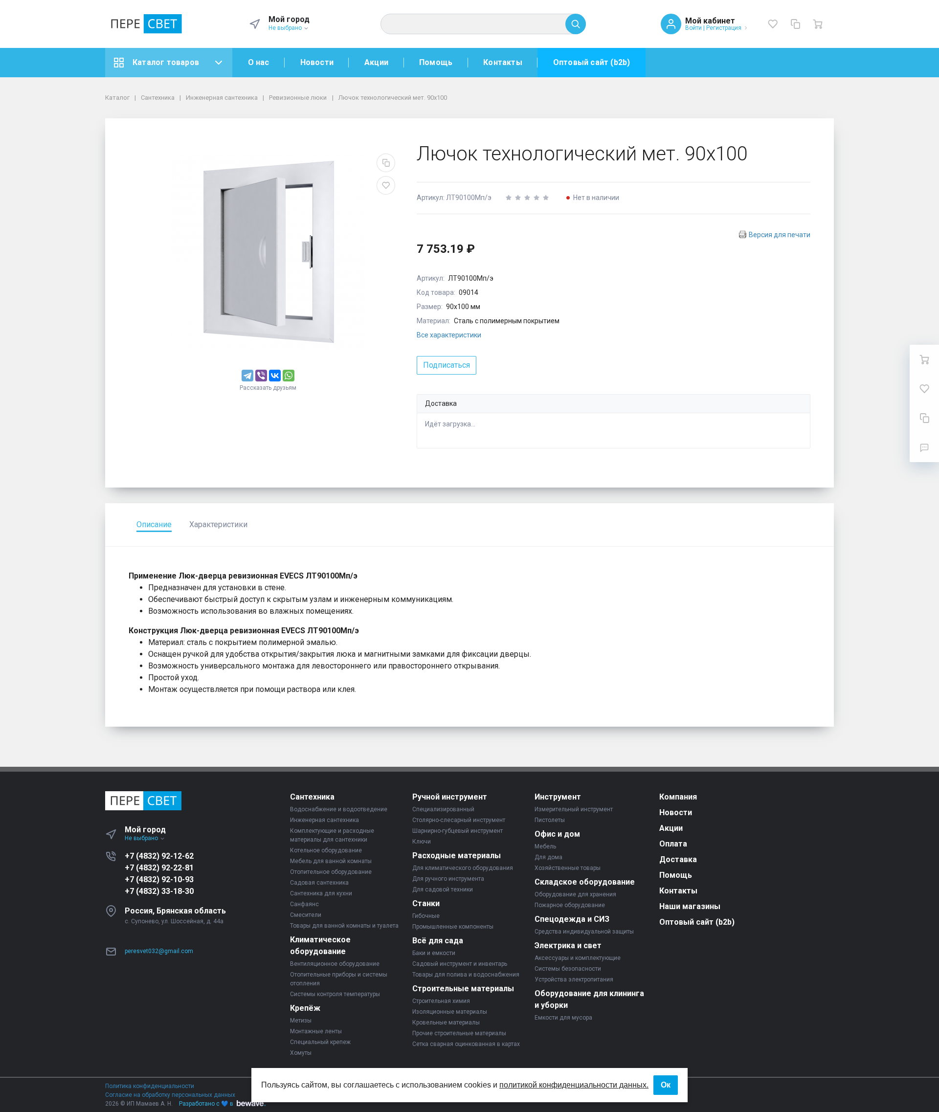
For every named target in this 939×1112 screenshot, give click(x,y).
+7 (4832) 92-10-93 (159, 879)
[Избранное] (772, 24)
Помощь (435, 62)
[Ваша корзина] (817, 24)
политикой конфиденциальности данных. (573, 1085)
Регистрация (723, 27)
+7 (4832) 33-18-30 (159, 891)
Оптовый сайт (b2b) (591, 62)
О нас (258, 62)
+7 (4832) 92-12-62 (159, 856)
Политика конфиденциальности (149, 1086)
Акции (376, 62)
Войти (693, 27)
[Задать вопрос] (924, 447)
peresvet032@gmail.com (159, 951)
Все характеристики (449, 335)
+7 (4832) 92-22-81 (159, 867)
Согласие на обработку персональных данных (170, 1094)
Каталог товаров (166, 62)
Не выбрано (285, 27)
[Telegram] (247, 375)
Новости (317, 62)
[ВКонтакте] (275, 375)
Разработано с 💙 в (206, 1103)
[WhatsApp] (288, 375)
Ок (666, 1085)
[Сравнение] (795, 24)
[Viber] (261, 375)
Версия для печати (779, 235)
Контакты (502, 62)
